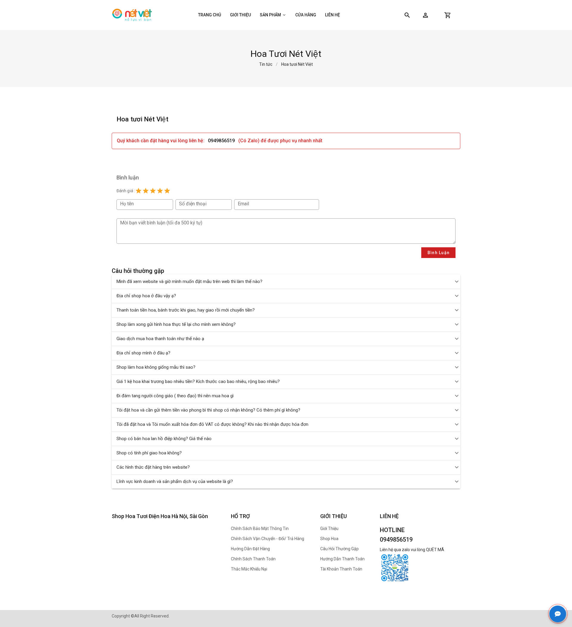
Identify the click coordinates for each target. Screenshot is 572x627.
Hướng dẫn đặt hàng (250, 549)
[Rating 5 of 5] (167, 190)
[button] (425, 15)
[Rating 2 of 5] (145, 190)
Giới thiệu (240, 14)
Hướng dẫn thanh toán (342, 559)
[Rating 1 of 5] (138, 190)
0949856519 (221, 140)
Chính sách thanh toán (253, 559)
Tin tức (265, 64)
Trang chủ (209, 14)
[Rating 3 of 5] (152, 190)
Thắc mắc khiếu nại (249, 569)
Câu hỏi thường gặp (339, 549)
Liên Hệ (332, 14)
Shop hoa (329, 539)
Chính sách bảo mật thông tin (260, 528)
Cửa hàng (305, 14)
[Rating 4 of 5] (160, 190)
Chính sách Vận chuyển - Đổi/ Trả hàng (267, 539)
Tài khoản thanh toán (341, 569)
